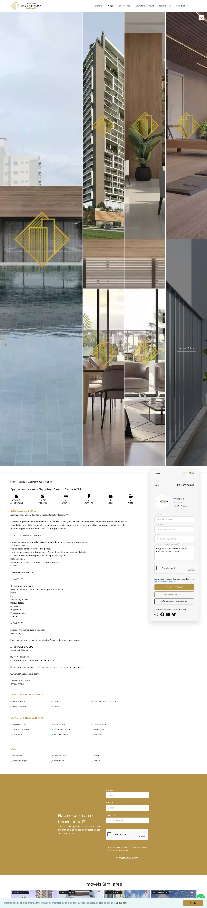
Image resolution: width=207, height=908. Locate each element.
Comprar (98, 6)
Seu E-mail (110, 803)
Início (13, 481)
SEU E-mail (159, 524)
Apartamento (35, 481)
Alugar (110, 6)
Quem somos (124, 6)
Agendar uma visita (174, 594)
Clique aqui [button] (121, 903)
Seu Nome (110, 790)
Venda (22, 481)
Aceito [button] (193, 903)
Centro (49, 481)
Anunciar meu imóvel (144, 6)
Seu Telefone (112, 815)
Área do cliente (182, 6)
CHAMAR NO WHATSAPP (175, 601)
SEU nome (158, 514)
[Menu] (195, 6)
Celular (158, 534)
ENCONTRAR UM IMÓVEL (127, 858)
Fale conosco (165, 6)
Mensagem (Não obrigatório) (166, 544)
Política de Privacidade (164, 581)
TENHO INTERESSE (174, 587)
